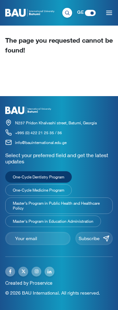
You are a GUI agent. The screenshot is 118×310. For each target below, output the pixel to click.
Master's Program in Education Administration (53, 221)
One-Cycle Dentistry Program (38, 176)
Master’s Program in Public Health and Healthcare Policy (56, 205)
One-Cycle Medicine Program (38, 190)
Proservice (41, 283)
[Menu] (109, 12)
